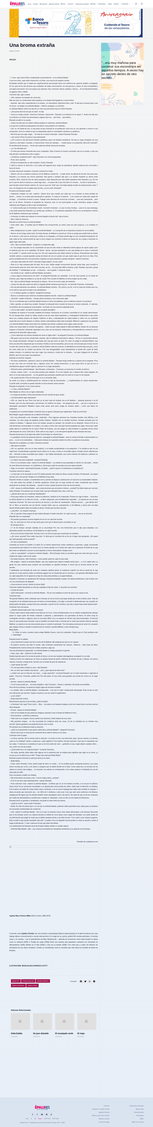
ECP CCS (55, 1118)
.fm (35, 1118)
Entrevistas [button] (102, 4)
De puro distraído (41, 1033)
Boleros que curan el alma (100, 1115)
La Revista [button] (124, 4)
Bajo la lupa (140, 1109)
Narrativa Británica (42, 981)
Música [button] (63, 4)
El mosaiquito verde (64, 1033)
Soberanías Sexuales (82, 4)
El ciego (81, 1033)
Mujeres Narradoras (18, 985)
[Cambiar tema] (136, 4)
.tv (31, 1118)
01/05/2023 (58, 1036)
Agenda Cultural (54, 4)
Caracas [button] (70, 4)
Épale (40, 1118)
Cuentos (35, 4)
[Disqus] (53, 1065)
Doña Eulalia (16, 1033)
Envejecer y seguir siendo (100, 1109)
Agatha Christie (32, 985)
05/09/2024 (36, 1036)
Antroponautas (139, 1112)
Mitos (110, 4)
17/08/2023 (14, 1036)
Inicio (29, 4)
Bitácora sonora (104, 1119)
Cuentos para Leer (28, 981)
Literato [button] (116, 4)
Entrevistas (140, 1115)
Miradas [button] (93, 4)
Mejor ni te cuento (138, 1122)
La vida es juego (103, 1122)
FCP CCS (47, 1118)
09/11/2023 (80, 1036)
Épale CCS (15, 981)
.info (27, 1118)
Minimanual (43, 4)
